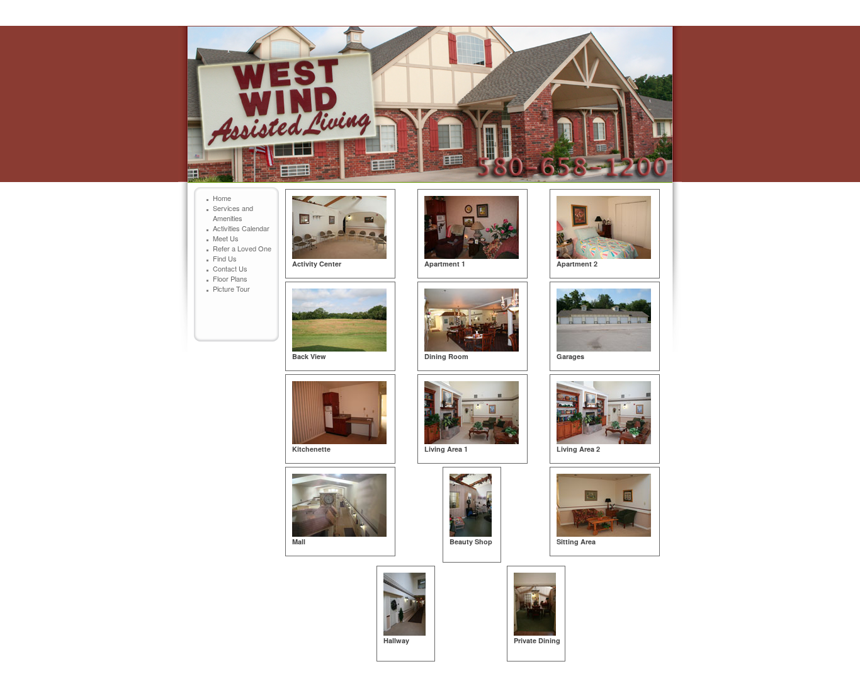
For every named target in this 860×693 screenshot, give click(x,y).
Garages (570, 356)
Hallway (396, 640)
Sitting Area (576, 541)
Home (222, 198)
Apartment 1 (444, 263)
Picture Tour (231, 289)
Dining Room (446, 356)
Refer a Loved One (242, 248)
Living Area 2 (578, 449)
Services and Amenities (233, 213)
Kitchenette (311, 449)
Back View (309, 356)
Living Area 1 (446, 449)
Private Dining (537, 640)
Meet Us (226, 238)
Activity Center (316, 263)
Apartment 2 (577, 263)
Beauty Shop (471, 541)
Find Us (225, 258)
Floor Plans (230, 278)
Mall (298, 541)
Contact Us (230, 268)
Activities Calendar (241, 228)
